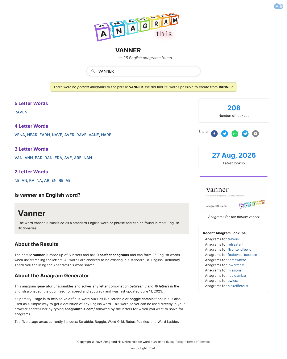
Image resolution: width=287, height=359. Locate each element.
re (61, 180)
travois (233, 239)
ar (46, 180)
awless (233, 280)
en (54, 180)
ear (38, 158)
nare (106, 135)
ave (68, 158)
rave (81, 135)
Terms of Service (198, 341)
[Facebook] (214, 134)
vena (19, 135)
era (58, 158)
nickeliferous (238, 286)
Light (143, 348)
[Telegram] (245, 134)
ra (31, 180)
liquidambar (237, 275)
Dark (152, 348)
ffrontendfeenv (239, 249)
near (32, 135)
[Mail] (255, 134)
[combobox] (143, 71)
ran (49, 158)
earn (44, 135)
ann (29, 158)
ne (17, 180)
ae (68, 180)
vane (94, 135)
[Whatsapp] (234, 134)
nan (88, 158)
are (78, 158)
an (24, 180)
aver (69, 135)
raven (20, 112)
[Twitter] (224, 134)
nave (57, 135)
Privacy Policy (174, 341)
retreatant (236, 244)
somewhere (237, 260)
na (39, 180)
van (18, 158)
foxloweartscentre (242, 255)
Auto (134, 348)
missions (234, 270)
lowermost (236, 265)
